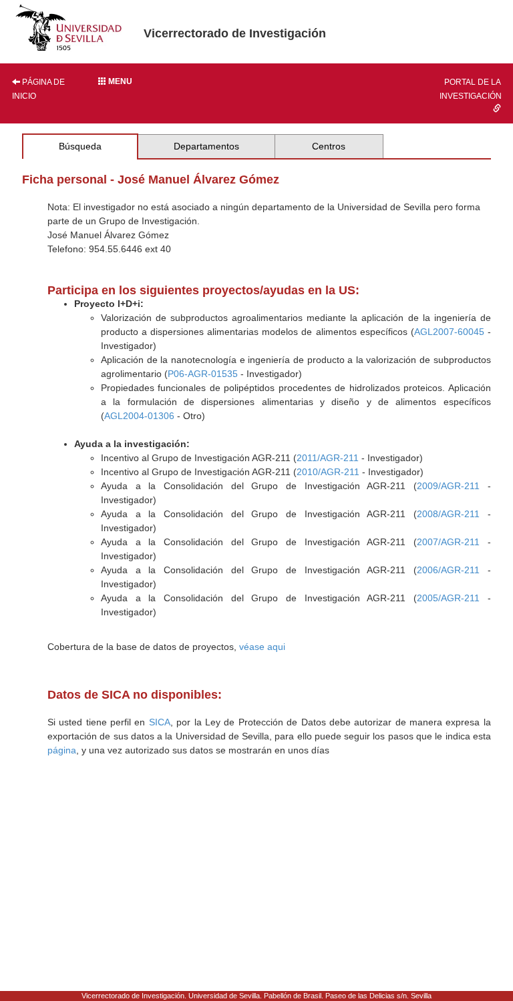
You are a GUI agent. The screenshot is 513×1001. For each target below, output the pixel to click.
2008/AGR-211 (448, 514)
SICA (159, 722)
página (61, 750)
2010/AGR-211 (328, 471)
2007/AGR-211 (448, 542)
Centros (328, 146)
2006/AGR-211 (448, 570)
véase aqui (262, 646)
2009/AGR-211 (448, 485)
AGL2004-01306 (139, 415)
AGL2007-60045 (449, 331)
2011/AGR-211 (328, 457)
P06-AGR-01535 (203, 373)
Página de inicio (38, 89)
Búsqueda (80, 146)
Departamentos (206, 146)
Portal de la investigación (471, 89)
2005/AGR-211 (448, 598)
